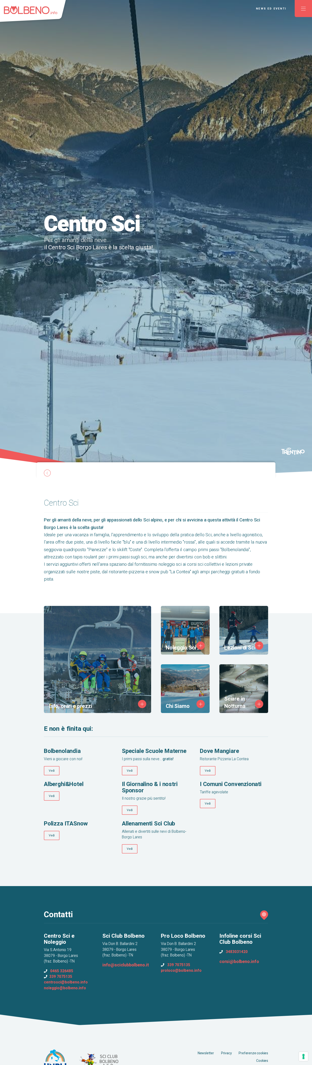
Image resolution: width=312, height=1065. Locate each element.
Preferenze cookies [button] (253, 1053)
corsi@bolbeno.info (239, 961)
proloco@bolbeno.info (181, 970)
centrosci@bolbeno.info (66, 982)
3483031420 (237, 952)
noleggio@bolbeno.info (65, 988)
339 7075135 (60, 977)
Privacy (226, 1053)
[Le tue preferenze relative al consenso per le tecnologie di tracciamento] (303, 1056)
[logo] (35, 13)
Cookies (262, 1060)
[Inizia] (49, 261)
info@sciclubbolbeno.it (125, 965)
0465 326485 (61, 971)
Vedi (52, 771)
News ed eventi (271, 9)
